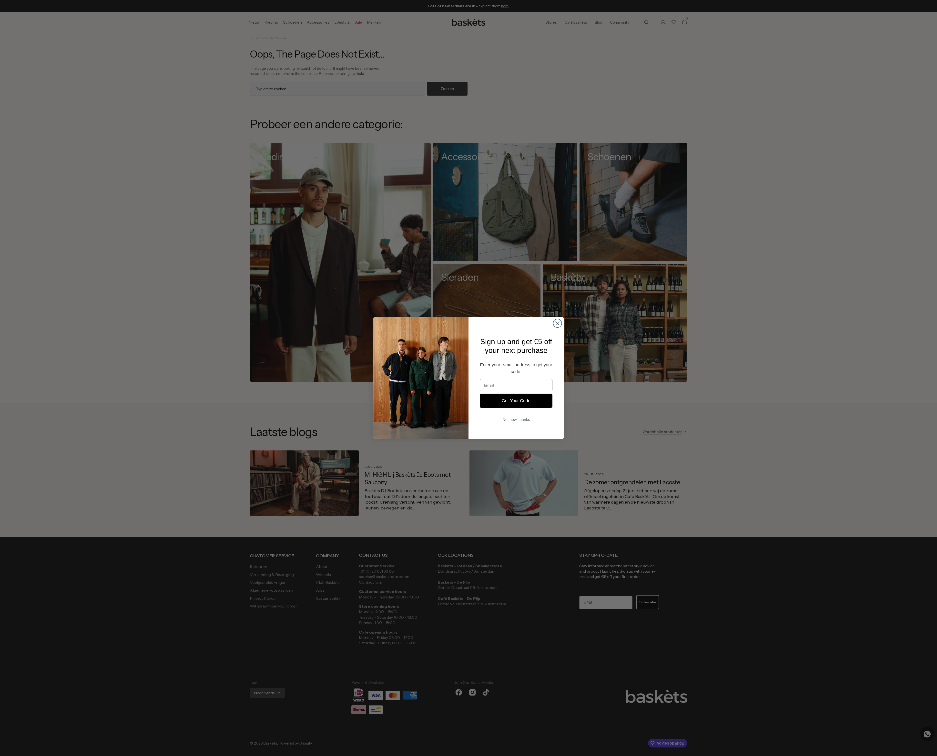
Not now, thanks (516, 420)
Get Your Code (516, 400)
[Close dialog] (557, 323)
